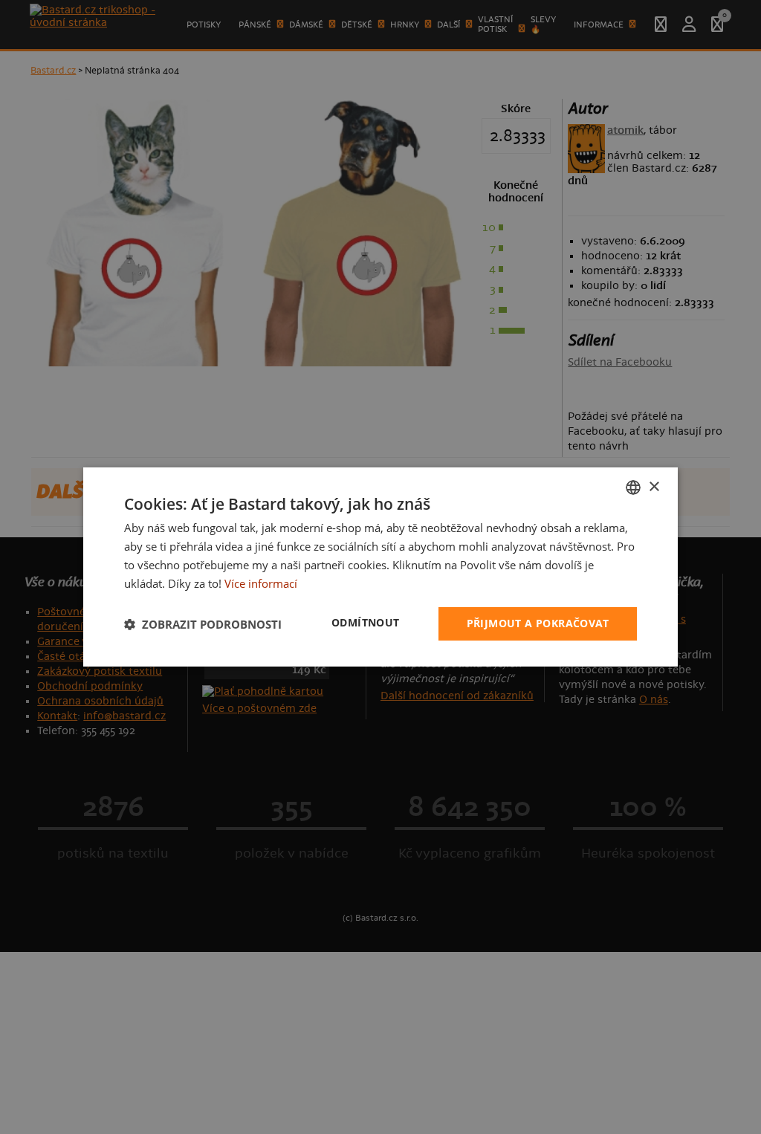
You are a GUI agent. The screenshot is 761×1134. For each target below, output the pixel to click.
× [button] (653, 486)
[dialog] (380, 567)
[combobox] (633, 487)
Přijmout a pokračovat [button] (538, 623)
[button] (203, 624)
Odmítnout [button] (365, 622)
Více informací (260, 583)
